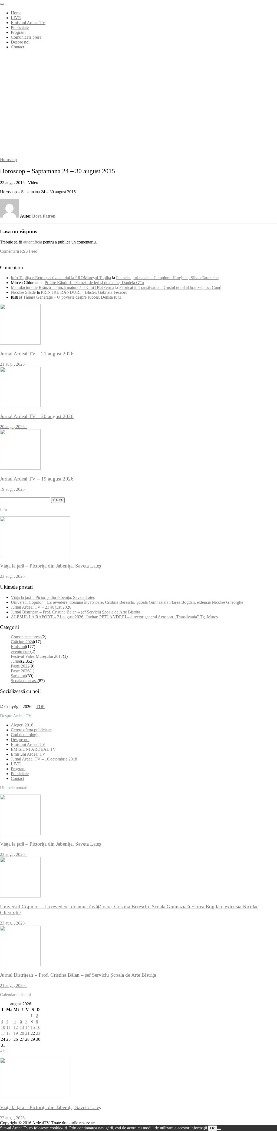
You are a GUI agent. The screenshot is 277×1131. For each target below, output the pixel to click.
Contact (17, 47)
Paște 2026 (20, 671)
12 (16, 1027)
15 (33, 1027)
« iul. (4, 1051)
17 (3, 1033)
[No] (219, 1129)
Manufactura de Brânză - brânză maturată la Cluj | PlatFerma (62, 287)
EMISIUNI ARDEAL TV (33, 749)
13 (22, 1027)
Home (16, 13)
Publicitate (20, 27)
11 (8, 1027)
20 (22, 1033)
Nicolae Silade (23, 292)
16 (38, 1027)
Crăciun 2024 (22, 641)
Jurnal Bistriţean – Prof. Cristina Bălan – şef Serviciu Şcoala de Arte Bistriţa (75, 612)
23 (38, 1033)
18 (8, 1033)
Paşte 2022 (20, 666)
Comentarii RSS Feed (18, 251)
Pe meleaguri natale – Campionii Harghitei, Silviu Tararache (167, 277)
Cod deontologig (25, 734)
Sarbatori (18, 675)
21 (27, 1033)
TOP (40, 706)
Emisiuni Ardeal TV (28, 22)
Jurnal (16, 661)
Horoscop (8, 159)
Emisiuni (18, 646)
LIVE (16, 17)
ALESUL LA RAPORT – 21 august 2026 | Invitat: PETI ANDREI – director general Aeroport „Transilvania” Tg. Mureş (114, 617)
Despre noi (20, 42)
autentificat (32, 242)
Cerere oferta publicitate (31, 730)
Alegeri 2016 (22, 725)
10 (3, 1027)
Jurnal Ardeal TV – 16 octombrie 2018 (44, 759)
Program (18, 32)
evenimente (20, 651)
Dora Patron (43, 216)
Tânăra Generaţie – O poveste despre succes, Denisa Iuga (72, 297)
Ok (212, 1128)
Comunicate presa (26, 37)
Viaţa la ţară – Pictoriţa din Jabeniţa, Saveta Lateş (53, 597)
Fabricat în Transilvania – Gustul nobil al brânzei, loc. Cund (170, 287)
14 (27, 1027)
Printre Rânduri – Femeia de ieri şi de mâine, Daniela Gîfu (94, 282)
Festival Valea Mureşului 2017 (37, 656)
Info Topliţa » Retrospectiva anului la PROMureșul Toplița (61, 277)
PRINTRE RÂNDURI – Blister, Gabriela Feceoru (84, 292)
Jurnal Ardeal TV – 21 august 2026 (41, 607)
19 (16, 1033)
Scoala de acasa (24, 680)
